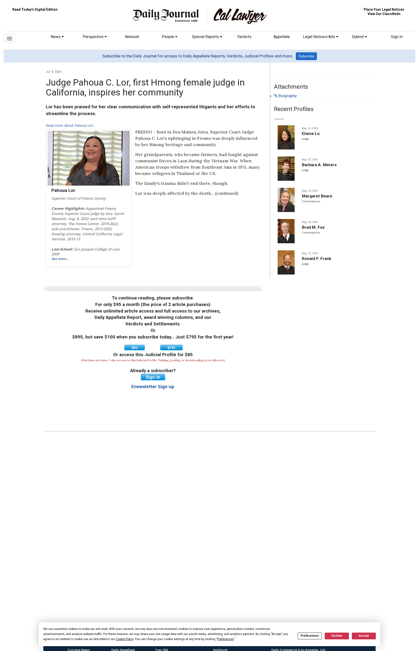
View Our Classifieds (384, 14)
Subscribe (306, 56)
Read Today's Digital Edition (34, 9)
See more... (60, 259)
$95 (134, 347)
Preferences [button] (225, 639)
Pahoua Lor (63, 190)
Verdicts (244, 36)
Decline (336, 635)
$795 (171, 347)
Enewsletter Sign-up (152, 386)
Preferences (310, 635)
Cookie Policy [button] (124, 639)
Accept (364, 635)
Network (132, 36)
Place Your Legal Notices (384, 9)
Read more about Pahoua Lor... (70, 125)
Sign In (397, 36)
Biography (287, 95)
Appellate (282, 36)
